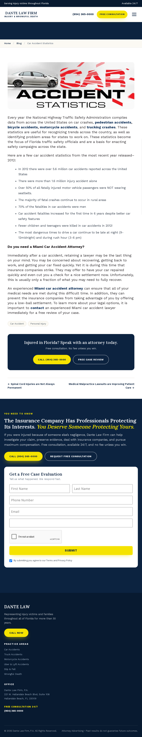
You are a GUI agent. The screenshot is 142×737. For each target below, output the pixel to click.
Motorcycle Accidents (16, 659)
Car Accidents (12, 649)
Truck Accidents (13, 654)
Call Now (16, 632)
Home (7, 43)
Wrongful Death (13, 674)
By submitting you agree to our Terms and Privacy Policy (43, 560)
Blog (19, 43)
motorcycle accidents (58, 127)
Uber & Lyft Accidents (16, 664)
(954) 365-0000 (83, 14)
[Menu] (134, 14)
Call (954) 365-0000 (52, 359)
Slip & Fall (10, 669)
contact (37, 308)
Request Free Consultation (70, 456)
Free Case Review (91, 359)
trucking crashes (101, 127)
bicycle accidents (23, 127)
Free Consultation (112, 14)
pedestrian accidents (113, 122)
